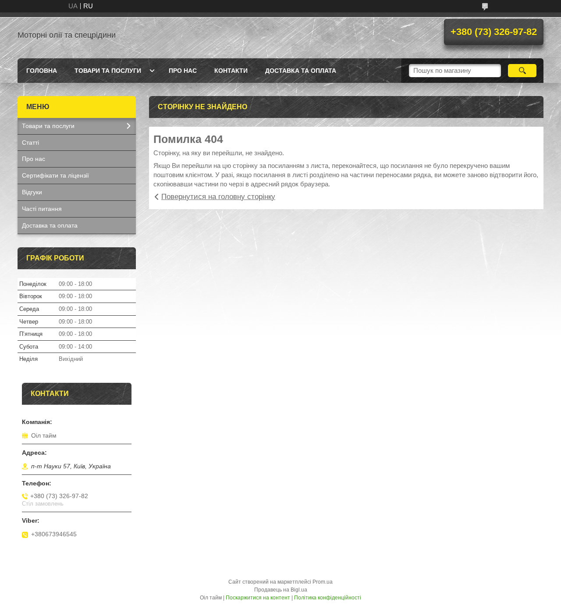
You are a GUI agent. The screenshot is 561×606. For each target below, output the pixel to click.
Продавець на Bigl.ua (280, 590)
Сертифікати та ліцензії (55, 175)
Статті (30, 142)
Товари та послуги (108, 70)
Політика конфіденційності (327, 598)
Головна (41, 70)
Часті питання (42, 208)
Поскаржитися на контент (258, 598)
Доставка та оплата (300, 70)
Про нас (183, 70)
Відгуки (32, 192)
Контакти (231, 70)
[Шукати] (522, 70)
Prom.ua (322, 582)
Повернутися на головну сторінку (218, 196)
